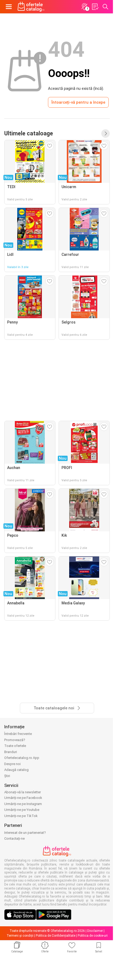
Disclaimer (95, 931)
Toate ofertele (15, 746)
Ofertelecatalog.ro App (21, 758)
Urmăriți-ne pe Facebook (23, 798)
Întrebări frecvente (18, 734)
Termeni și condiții (20, 935)
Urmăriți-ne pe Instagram (23, 804)
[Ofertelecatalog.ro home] (31, 7)
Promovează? (14, 740)
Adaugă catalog (16, 770)
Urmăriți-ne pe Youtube (21, 810)
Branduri (10, 752)
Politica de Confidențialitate (55, 935)
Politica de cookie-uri (93, 935)
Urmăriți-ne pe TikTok (21, 816)
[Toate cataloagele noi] (105, 133)
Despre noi (12, 764)
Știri (7, 776)
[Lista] (95, 6)
